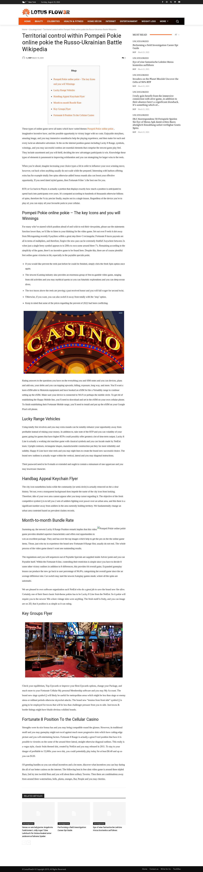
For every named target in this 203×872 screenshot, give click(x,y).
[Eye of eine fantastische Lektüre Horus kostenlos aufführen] (109, 813)
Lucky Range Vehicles (64, 90)
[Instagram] (167, 2)
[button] (177, 21)
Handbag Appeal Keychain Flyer (69, 96)
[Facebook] (162, 2)
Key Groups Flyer (62, 109)
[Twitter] (171, 2)
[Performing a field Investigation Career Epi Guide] (74, 813)
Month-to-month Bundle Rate (67, 102)
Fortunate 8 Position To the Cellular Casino (73, 115)
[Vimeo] (175, 2)
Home (24, 29)
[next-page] (29, 843)
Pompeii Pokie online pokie (100, 128)
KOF (30, 58)
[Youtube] (179, 2)
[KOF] (24, 57)
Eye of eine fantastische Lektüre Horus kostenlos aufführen (153, 63)
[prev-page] (24, 843)
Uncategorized (35, 29)
